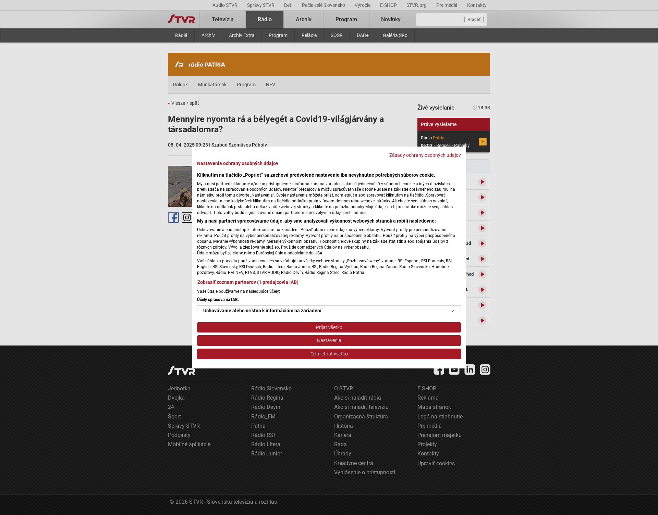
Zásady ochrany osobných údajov (425, 155)
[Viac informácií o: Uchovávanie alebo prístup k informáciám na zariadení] (452, 310)
